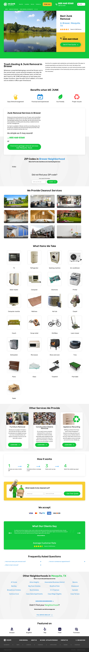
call (16, 137)
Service (32, 4)
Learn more (13, 444)
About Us (21, 4)
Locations (27, 4)
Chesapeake (77, 644)
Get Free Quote (72, 493)
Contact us (38, 4)
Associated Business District (55, 582)
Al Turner (14, 582)
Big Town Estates (34, 586)
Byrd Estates (34, 590)
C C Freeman (54, 590)
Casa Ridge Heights (54, 594)
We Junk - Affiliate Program (49, 640)
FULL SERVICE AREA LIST (43, 615)
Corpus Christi (53, 644)
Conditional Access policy (81, 649)
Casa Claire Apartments (34, 594)
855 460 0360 (65, 4)
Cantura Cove (14, 594)
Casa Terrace (75, 594)
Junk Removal (23, 640)
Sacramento (6, 644)
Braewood (75, 586)
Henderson (40, 644)
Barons (75, 582)
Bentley (14, 586)
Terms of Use (73, 649)
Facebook (84, 645)
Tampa (17, 644)
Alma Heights (34, 582)
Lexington (28, 644)
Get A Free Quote (69, 45)
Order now (47, 4)
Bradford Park (55, 586)
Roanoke (65, 644)
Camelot (75, 590)
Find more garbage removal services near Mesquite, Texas (24, 147)
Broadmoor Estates (14, 590)
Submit (51, 181)
